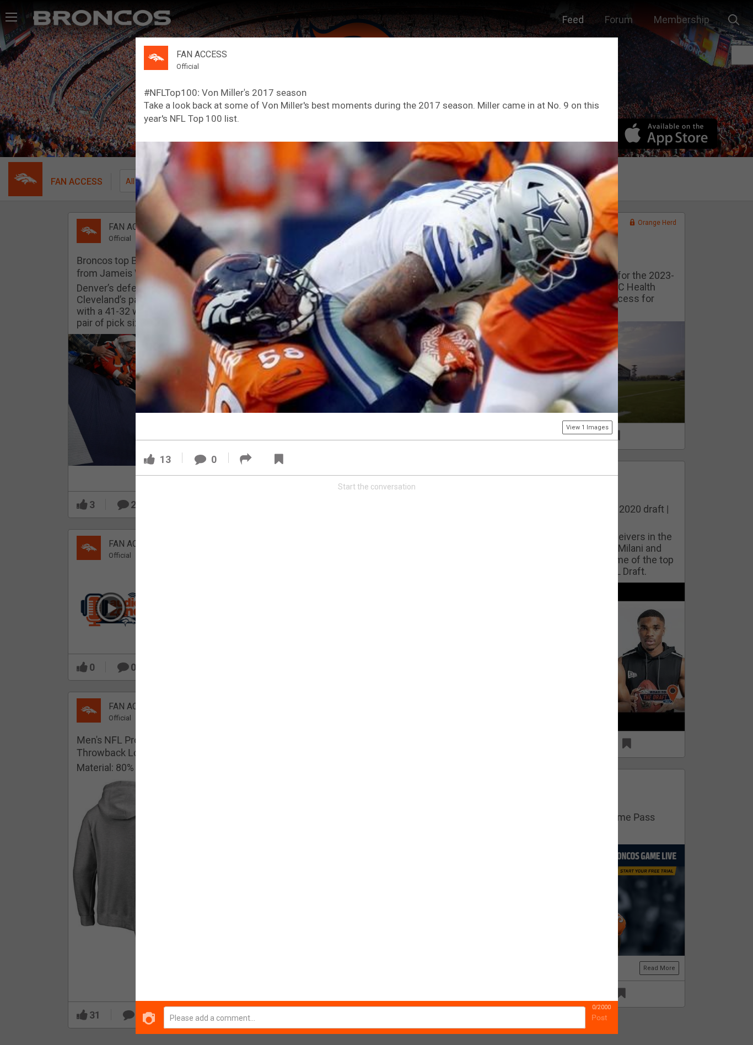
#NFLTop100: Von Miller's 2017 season (225, 92)
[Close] (603, 51)
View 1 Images (587, 427)
